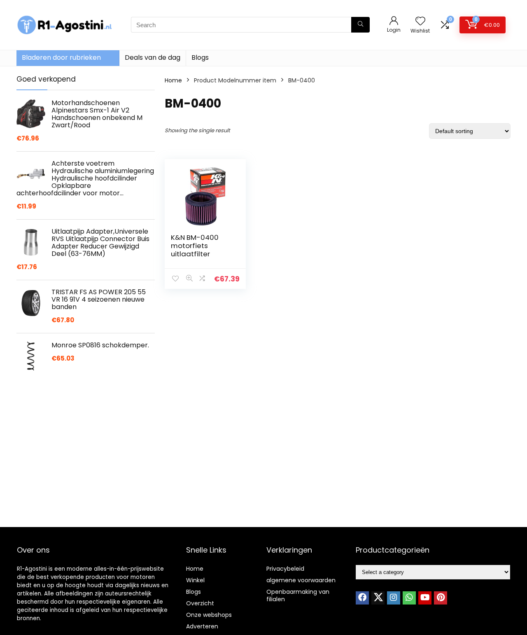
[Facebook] (362, 598)
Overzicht (200, 603)
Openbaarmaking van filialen (297, 595)
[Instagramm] (393, 598)
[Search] (360, 25)
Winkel (195, 580)
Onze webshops (209, 615)
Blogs (200, 57)
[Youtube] (424, 598)
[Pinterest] (440, 598)
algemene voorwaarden (301, 580)
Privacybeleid (285, 569)
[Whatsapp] (409, 598)
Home (173, 80)
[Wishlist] (420, 21)
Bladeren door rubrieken (61, 57)
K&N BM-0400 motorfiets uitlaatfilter (195, 245)
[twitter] (378, 598)
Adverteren (202, 626)
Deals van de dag (152, 57)
